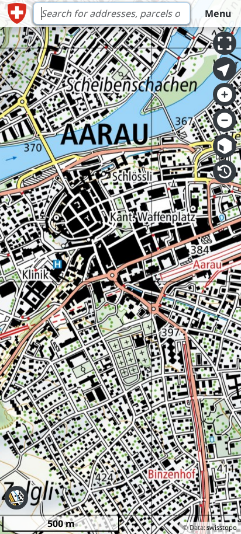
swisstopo (221, 527)
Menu (218, 13)
